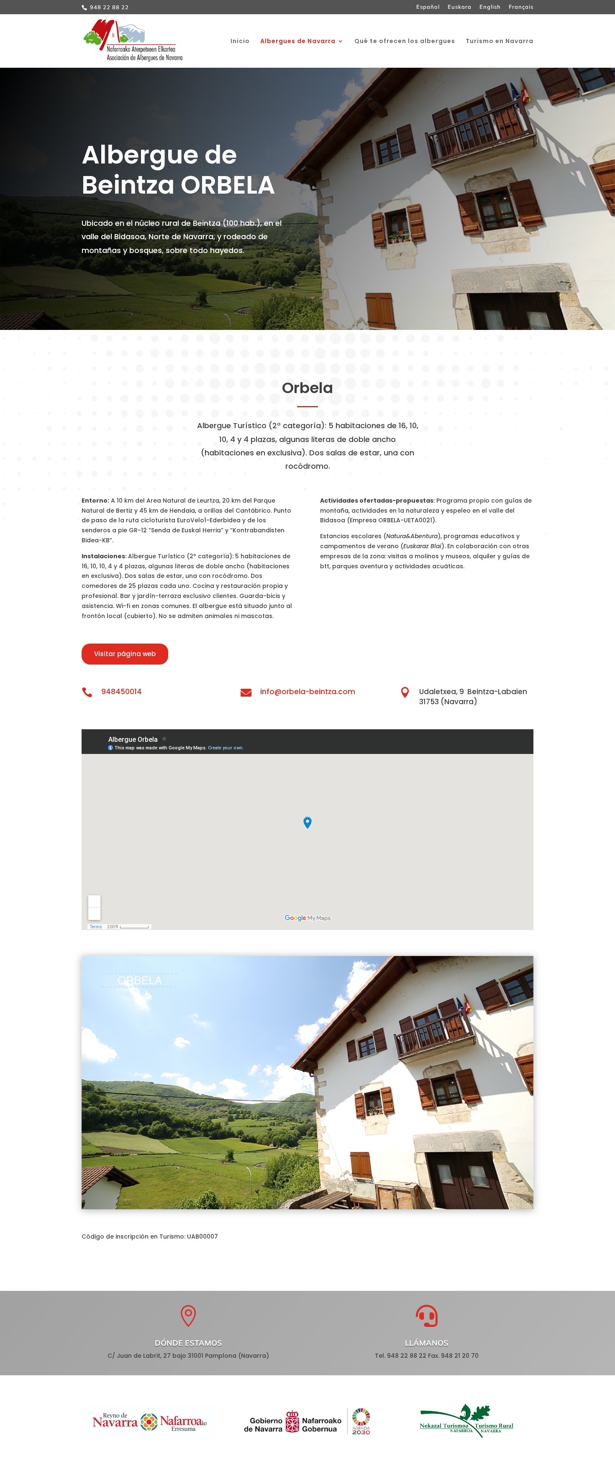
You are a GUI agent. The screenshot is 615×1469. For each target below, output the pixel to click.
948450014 (121, 692)
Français (521, 7)
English (490, 7)
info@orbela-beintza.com (307, 692)
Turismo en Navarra (499, 41)
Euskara (460, 7)
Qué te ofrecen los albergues (404, 41)
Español (428, 7)
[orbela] (307, 1207)
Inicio (240, 41)
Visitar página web (125, 653)
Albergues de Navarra (298, 41)
